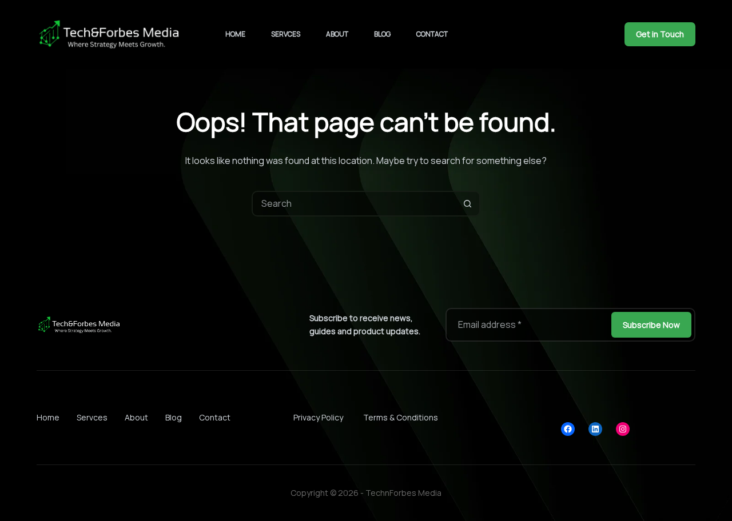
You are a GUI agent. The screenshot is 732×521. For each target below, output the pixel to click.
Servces (285, 34)
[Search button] (467, 203)
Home (235, 34)
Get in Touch (660, 34)
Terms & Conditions (400, 417)
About (337, 34)
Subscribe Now (651, 324)
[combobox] (354, 204)
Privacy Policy (318, 417)
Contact (432, 34)
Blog (382, 34)
